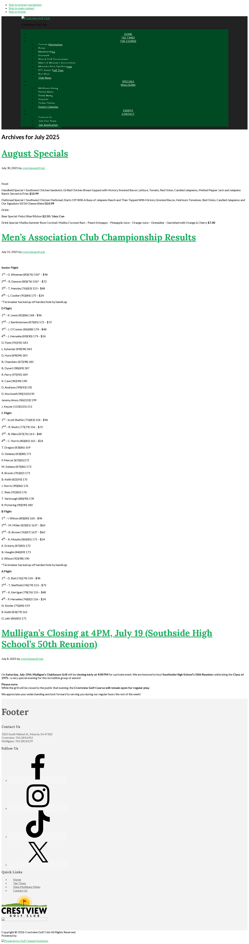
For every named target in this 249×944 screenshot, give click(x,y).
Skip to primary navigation (25, 4)
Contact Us (20, 890)
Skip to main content (21, 8)
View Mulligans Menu (26, 886)
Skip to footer (17, 11)
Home (17, 879)
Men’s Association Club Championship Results (98, 237)
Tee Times (19, 883)
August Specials (34, 153)
